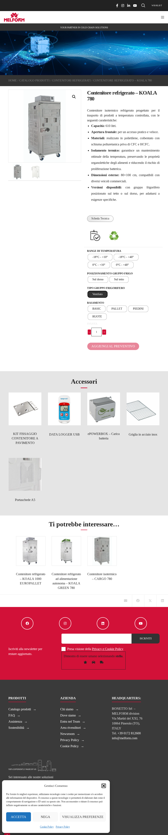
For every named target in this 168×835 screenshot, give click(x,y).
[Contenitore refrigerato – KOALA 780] (125, 601)
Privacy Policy (63, 826)
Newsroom (67, 734)
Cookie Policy (47, 826)
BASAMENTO (95, 302)
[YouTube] (135, 5)
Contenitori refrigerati (71, 80)
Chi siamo (66, 709)
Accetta (18, 817)
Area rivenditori (70, 727)
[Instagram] (122, 5)
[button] (104, 786)
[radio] (100, 257)
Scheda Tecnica (100, 218)
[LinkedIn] (128, 5)
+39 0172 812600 (129, 733)
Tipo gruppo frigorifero (106, 288)
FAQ (11, 715)
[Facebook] (117, 5)
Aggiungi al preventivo (113, 346)
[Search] (143, 5)
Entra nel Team (70, 721)
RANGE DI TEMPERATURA (104, 250)
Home (12, 80)
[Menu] (161, 17)
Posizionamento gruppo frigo (110, 273)
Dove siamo (68, 715)
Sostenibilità (16, 727)
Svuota (92, 323)
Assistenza (15, 721)
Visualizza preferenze (82, 817)
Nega (45, 817)
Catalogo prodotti (34, 80)
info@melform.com (124, 738)
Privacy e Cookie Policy (107, 649)
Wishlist (157, 5)
